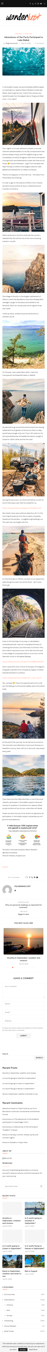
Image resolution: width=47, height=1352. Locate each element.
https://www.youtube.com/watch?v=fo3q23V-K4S (21, 508)
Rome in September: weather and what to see (20, 1094)
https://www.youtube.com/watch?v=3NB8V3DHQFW (23, 662)
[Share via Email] (37, 877)
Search (5, 1054)
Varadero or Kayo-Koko (19, 1142)
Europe (26, 1316)
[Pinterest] (38, 3)
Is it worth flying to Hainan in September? (18, 1089)
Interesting (24, 1321)
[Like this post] (27, 877)
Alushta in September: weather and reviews (23, 959)
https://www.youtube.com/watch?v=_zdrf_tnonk (21, 678)
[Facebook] (30, 3)
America (26, 1305)
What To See (24, 1331)
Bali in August (31, 1271)
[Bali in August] (35, 1261)
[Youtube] (41, 3)
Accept (23, 1350)
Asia (26, 1310)
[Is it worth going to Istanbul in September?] (35, 1208)
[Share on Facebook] (29, 877)
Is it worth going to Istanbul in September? (19, 1078)
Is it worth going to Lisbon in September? (18, 1083)
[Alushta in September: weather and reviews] (23, 941)
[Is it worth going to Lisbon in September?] (12, 1236)
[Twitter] (33, 3)
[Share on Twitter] (32, 877)
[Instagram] (35, 3)
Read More (33, 1349)
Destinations (24, 1300)
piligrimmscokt (12, 43)
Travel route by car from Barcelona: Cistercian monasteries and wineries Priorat (21, 1111)
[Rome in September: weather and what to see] (12, 1261)
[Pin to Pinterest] (34, 877)
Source (5, 867)
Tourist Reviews (24, 1326)
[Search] (44, 3)
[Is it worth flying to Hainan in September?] (35, 1236)
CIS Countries (24, 1294)
